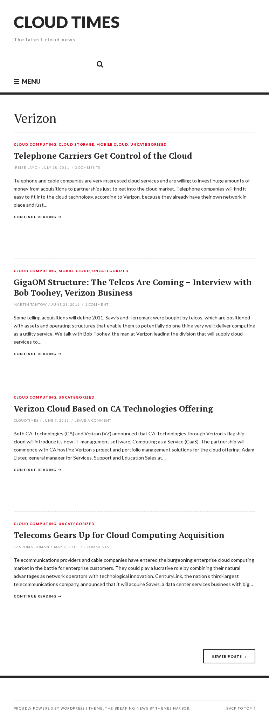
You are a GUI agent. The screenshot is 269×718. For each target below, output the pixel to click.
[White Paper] (84, 64)
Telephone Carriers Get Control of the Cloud (103, 155)
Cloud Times (66, 22)
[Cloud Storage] (21, 64)
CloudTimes (26, 420)
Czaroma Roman (31, 547)
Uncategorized (148, 144)
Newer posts (229, 656)
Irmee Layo (25, 167)
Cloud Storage (76, 144)
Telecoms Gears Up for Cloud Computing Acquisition (119, 535)
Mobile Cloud (112, 144)
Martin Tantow (30, 304)
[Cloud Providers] (53, 64)
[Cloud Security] (68, 64)
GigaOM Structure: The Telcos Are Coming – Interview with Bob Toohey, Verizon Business (133, 287)
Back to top (239, 708)
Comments (88, 167)
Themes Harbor (172, 708)
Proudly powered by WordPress (49, 708)
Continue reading (35, 217)
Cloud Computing (35, 144)
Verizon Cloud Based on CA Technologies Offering (113, 408)
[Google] (37, 64)
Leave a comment (93, 420)
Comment (97, 304)
